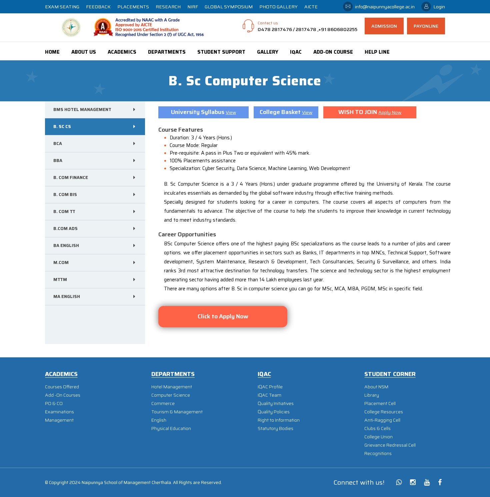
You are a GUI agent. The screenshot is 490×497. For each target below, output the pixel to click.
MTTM (60, 279)
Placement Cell (380, 403)
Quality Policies (274, 411)
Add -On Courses (62, 395)
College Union (378, 436)
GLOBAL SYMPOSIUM (229, 6)
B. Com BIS (65, 194)
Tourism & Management (177, 411)
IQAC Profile (270, 386)
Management (59, 420)
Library (371, 395)
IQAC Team (269, 395)
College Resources (383, 411)
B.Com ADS (65, 228)
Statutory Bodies (275, 428)
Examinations (59, 411)
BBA (57, 160)
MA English (66, 296)
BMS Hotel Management (82, 109)
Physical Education (171, 428)
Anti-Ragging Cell (382, 420)
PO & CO (54, 403)
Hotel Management (171, 386)
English (158, 420)
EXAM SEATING (62, 6)
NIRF (192, 6)
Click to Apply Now (223, 316)
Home (52, 52)
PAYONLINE (426, 26)
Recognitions (378, 453)
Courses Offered (62, 386)
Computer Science (170, 395)
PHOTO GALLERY (278, 6)
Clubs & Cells (377, 428)
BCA (57, 143)
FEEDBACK (98, 6)
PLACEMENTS (133, 6)
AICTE (311, 6)
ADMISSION (384, 26)
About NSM (376, 386)
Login (439, 6)
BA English (66, 245)
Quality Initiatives (276, 403)
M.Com (61, 262)
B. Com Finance (70, 177)
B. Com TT (64, 211)
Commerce (163, 403)
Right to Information (279, 420)
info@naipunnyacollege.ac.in (385, 6)
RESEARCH (168, 6)
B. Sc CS (62, 126)
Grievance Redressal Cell (390, 445)
